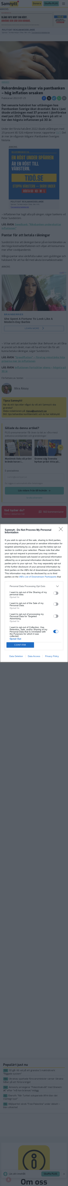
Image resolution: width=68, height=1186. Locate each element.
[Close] (62, 530)
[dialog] (34, 593)
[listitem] (34, 586)
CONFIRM (20, 645)
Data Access (34, 656)
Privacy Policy (52, 656)
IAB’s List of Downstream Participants (37, 576)
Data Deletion (16, 656)
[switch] (55, 593)
